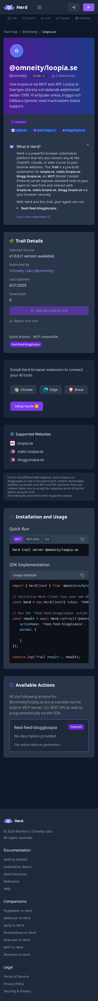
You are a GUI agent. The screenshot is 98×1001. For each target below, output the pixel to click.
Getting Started (15, 859)
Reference (11, 881)
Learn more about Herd (31, 217)
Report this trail (26, 321)
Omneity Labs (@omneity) (31, 270)
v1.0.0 (37, 76)
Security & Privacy (17, 991)
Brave (79, 389)
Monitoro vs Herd (17, 954)
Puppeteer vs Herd (18, 910)
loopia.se (21, 130)
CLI (47, 539)
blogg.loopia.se (75, 130)
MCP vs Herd (13, 947)
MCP (18, 539)
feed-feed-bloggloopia (26, 344)
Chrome (27, 389)
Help (7, 888)
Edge (54, 389)
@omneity (30, 31)
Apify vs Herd (14, 925)
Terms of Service (16, 976)
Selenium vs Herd (17, 918)
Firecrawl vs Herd (17, 940)
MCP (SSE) (32, 539)
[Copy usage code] (82, 575)
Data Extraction (15, 874)
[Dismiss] (87, 144)
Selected (76, 727)
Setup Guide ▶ (27, 406)
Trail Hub (11, 31)
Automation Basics (18, 867)
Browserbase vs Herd (20, 932)
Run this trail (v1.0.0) (51, 310)
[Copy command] (82, 539)
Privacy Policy (14, 984)
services (20, 122)
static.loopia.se (46, 130)
